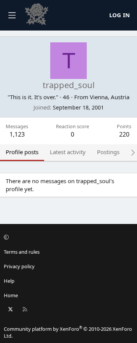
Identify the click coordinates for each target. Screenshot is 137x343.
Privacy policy (19, 266)
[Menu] (11, 15)
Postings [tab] (108, 152)
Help (9, 280)
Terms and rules (22, 251)
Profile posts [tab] (22, 152)
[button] (67, 237)
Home (11, 295)
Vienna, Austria (109, 97)
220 (124, 134)
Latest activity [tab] (68, 152)
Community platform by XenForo (68, 332)
